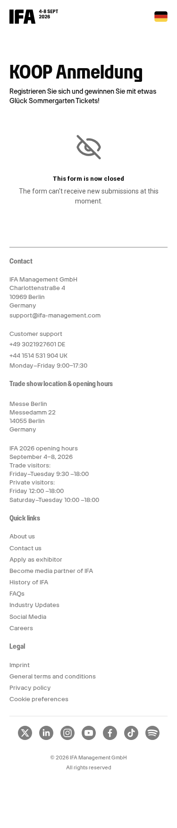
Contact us (25, 548)
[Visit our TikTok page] (131, 738)
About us (22, 536)
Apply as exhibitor (35, 559)
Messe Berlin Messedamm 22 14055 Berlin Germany (32, 416)
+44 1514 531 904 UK (38, 355)
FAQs (17, 593)
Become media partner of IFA (51, 570)
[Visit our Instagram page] (67, 738)
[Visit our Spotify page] (152, 738)
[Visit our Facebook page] (110, 738)
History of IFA (28, 582)
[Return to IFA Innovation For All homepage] (33, 21)
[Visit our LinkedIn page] (46, 738)
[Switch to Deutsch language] (161, 20)
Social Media (27, 616)
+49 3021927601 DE (37, 344)
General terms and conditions (52, 676)
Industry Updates (34, 604)
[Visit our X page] (25, 738)
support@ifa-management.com (55, 315)
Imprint (19, 665)
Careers (21, 628)
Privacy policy (30, 687)
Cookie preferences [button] (38, 699)
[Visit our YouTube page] (89, 738)
